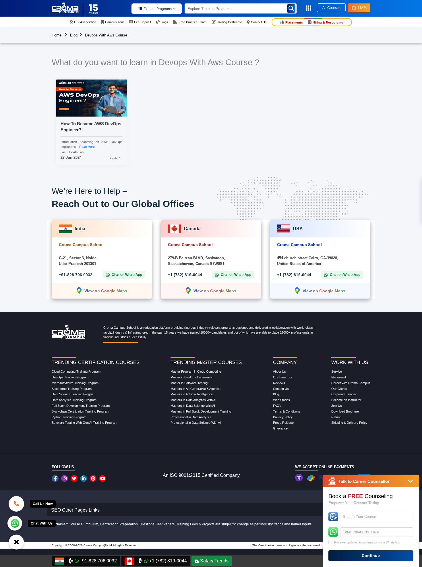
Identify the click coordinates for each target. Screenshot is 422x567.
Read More (87, 146)
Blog (74, 35)
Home (56, 35)
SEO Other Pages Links (75, 510)
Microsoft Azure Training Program (75, 383)
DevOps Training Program (70, 377)
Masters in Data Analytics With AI (193, 400)
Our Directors (282, 377)
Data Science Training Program (73, 394)
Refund (336, 417)
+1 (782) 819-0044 (185, 274)
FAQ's (277, 405)
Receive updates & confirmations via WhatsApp (367, 542)
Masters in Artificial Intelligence (192, 394)
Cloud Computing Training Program (76, 371)
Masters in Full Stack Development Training (201, 411)
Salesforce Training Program (72, 388)
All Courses (331, 8)
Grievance (280, 428)
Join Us (336, 405)
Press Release (283, 422)
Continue (371, 555)
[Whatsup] (14, 523)
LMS (362, 7)
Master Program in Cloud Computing (196, 371)
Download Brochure (345, 411)
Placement (338, 377)
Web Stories (281, 400)
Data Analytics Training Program (74, 400)
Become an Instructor (346, 400)
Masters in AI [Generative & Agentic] (195, 388)
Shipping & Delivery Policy (349, 422)
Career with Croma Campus (350, 383)
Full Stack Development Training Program (81, 405)
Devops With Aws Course (106, 35)
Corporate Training (344, 394)
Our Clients (339, 388)
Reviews (279, 383)
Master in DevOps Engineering (192, 377)
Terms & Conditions (286, 411)
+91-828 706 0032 (75, 274)
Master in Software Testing (189, 383)
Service (336, 371)
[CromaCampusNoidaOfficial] (56, 478)
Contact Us (281, 388)
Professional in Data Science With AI (196, 422)
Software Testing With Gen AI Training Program (84, 422)
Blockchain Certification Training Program (80, 411)
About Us (279, 371)
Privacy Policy (283, 417)
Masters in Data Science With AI (193, 405)
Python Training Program (69, 417)
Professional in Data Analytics (191, 417)
